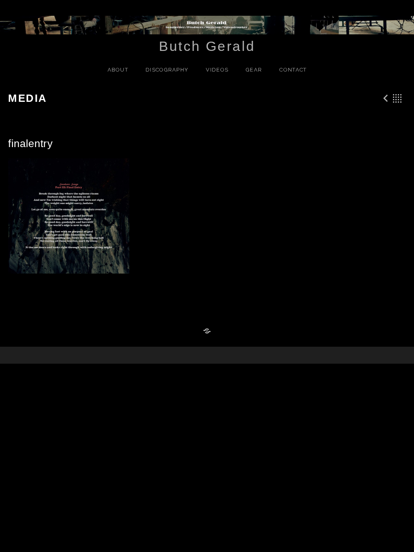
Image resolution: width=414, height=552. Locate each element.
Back (397, 98)
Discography (167, 70)
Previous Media (384, 98)
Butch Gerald (207, 46)
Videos (217, 70)
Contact (292, 70)
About (118, 70)
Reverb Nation (207, 331)
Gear (254, 70)
